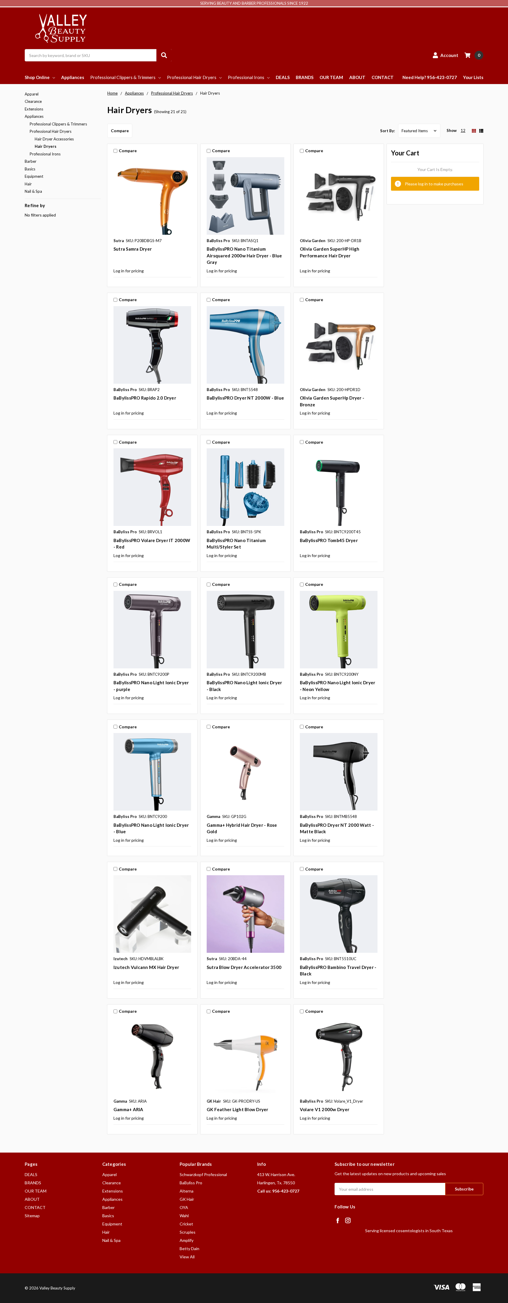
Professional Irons (246, 77)
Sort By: (387, 130)
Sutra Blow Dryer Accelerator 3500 (244, 967)
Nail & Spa (33, 191)
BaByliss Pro (191, 1182)
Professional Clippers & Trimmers (123, 77)
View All (187, 1256)
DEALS (283, 77)
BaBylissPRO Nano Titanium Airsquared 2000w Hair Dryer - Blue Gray (244, 255)
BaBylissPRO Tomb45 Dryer (329, 540)
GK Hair (187, 1199)
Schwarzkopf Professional (203, 1174)
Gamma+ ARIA (128, 1109)
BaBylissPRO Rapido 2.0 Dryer (144, 397)
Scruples (187, 1232)
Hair (28, 184)
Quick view (152, 195)
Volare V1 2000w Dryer (324, 1109)
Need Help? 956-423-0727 (429, 77)
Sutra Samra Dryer (132, 248)
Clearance (33, 101)
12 (463, 130)
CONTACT (383, 77)
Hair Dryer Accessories (54, 139)
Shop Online (37, 77)
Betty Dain (189, 1248)
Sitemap (32, 1215)
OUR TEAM (331, 77)
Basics (30, 169)
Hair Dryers (45, 146)
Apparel (32, 94)
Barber (30, 161)
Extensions (34, 109)
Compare (120, 130)
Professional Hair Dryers (191, 77)
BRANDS (304, 77)
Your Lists (473, 77)
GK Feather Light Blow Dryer (237, 1109)
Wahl (184, 1215)
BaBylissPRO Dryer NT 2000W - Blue (245, 397)
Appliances (72, 77)
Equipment (34, 176)
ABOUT (357, 77)
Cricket (186, 1223)
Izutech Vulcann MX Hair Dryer (146, 967)
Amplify (186, 1240)
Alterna (186, 1190)
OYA (184, 1207)
